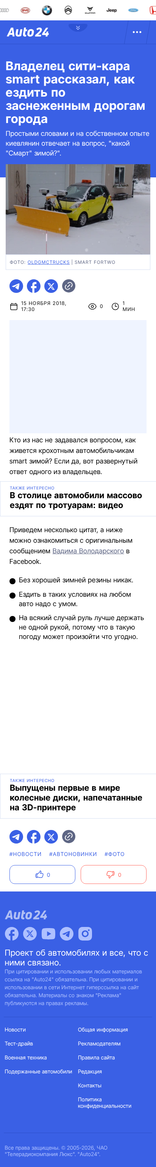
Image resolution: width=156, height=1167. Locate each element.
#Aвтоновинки (73, 854)
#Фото (115, 854)
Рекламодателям (99, 1044)
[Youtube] (48, 934)
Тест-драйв (19, 1044)
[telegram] (16, 286)
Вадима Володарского (88, 551)
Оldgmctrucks (49, 262)
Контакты (89, 1085)
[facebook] (34, 286)
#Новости (25, 854)
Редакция (90, 1071)
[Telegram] (66, 934)
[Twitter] (30, 934)
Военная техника (26, 1058)
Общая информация (103, 1030)
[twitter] (51, 286)
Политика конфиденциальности (104, 1102)
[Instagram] (85, 934)
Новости (15, 1030)
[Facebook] (12, 934)
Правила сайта (96, 1058)
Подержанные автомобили (38, 1071)
